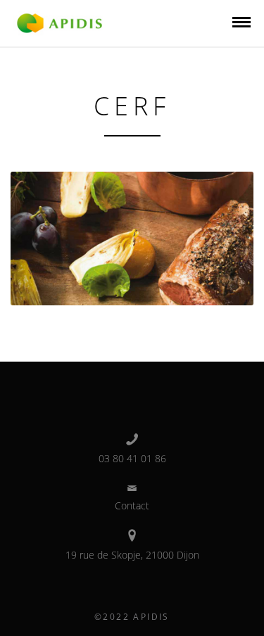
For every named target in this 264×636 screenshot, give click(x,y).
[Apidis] (59, 22)
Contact (132, 505)
